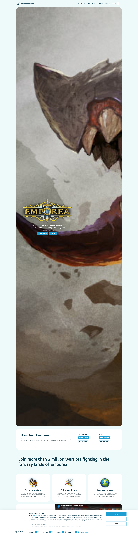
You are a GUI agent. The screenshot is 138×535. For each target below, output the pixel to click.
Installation (83, 438)
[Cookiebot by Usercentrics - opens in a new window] (19, 532)
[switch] (51, 532)
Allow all (116, 514)
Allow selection (116, 518)
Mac (54, 233)
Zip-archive (83, 442)
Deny (116, 523)
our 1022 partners (37, 515)
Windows (44, 233)
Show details (84, 532)
